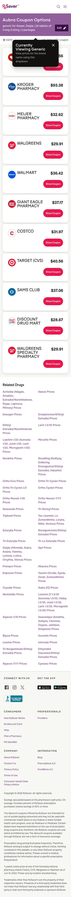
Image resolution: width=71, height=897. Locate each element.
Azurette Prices (47, 635)
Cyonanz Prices (47, 663)
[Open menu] (65, 6)
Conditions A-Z (45, 769)
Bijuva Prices (10, 635)
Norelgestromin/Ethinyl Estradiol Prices (52, 532)
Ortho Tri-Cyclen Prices (52, 481)
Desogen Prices (12, 414)
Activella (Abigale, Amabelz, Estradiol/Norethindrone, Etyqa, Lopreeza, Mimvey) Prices (18, 400)
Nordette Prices (12, 458)
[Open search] (58, 6)
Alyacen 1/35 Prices (14, 617)
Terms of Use (11, 775)
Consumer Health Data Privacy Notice (16, 783)
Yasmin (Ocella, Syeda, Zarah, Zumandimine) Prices (52, 577)
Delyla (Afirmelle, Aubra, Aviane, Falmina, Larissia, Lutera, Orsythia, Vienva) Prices (17, 553)
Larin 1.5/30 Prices (49, 425)
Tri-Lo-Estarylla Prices (51, 541)
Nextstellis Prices (13, 594)
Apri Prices (44, 547)
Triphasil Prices (12, 515)
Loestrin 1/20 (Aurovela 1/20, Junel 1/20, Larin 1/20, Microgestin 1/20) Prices (17, 445)
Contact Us (10, 763)
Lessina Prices (11, 642)
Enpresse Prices (12, 573)
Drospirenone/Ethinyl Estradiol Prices (51, 416)
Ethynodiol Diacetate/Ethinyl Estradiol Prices (48, 653)
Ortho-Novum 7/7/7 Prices (49, 500)
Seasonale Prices (13, 509)
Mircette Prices (47, 440)
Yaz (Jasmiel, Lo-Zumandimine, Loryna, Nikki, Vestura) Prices (51, 519)
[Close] (53, 45)
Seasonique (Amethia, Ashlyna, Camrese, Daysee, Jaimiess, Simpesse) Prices (51, 623)
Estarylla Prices (12, 530)
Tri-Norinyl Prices (48, 509)
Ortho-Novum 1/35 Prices (14, 500)
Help (6, 730)
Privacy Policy (11, 769)
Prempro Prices (12, 566)
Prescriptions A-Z (46, 763)
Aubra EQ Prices (48, 587)
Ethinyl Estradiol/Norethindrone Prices (17, 429)
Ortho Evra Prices (13, 481)
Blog (39, 757)
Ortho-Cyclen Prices (50, 487)
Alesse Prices (46, 392)
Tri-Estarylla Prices (14, 541)
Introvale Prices (47, 642)
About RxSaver (11, 757)
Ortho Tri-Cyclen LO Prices (15, 489)
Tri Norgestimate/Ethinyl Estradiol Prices (17, 651)
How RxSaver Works (14, 718)
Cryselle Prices (12, 587)
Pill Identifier (10, 742)
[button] (61, 28)
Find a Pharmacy (12, 736)
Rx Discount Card (13, 724)
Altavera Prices (47, 566)
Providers (42, 718)
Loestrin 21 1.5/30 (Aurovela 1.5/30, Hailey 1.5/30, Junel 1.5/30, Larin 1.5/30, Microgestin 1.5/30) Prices (53, 602)
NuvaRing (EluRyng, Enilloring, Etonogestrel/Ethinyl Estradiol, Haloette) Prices (50, 466)
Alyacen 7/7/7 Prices (15, 663)
